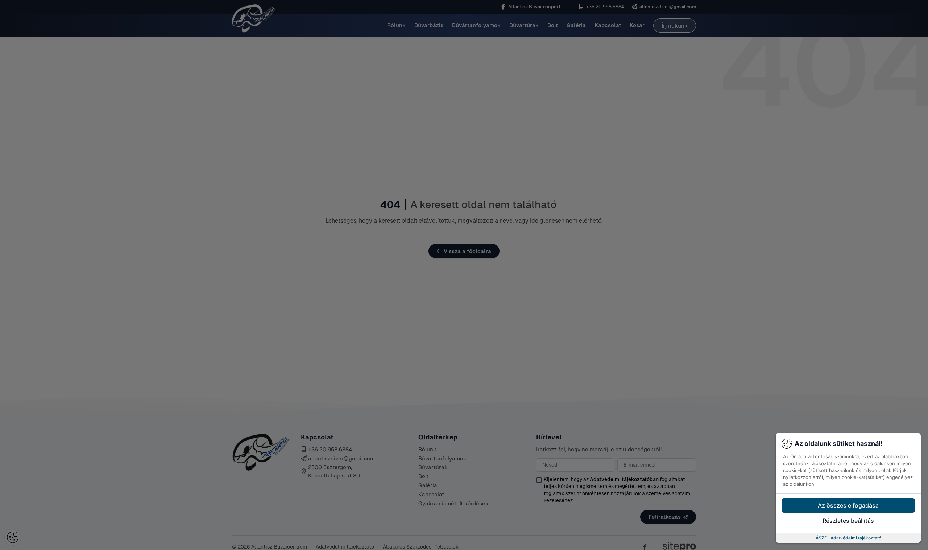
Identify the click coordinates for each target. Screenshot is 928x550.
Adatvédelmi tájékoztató (855, 538)
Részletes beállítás (848, 520)
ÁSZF (821, 538)
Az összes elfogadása (848, 505)
